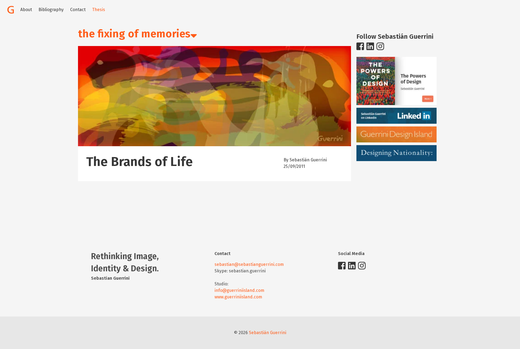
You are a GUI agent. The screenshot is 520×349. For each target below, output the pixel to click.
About (26, 9)
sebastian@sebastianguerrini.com (249, 264)
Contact (78, 9)
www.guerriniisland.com (238, 296)
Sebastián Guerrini (267, 332)
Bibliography (51, 9)
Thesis (98, 9)
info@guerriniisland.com (239, 290)
